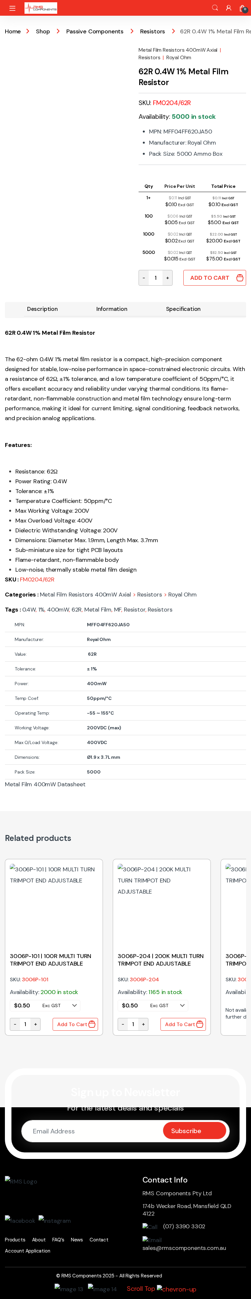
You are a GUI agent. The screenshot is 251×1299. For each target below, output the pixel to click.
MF (118, 610)
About (39, 1240)
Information (111, 308)
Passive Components (95, 31)
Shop (43, 31)
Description (42, 308)
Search (215, 7)
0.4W (29, 610)
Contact (99, 1240)
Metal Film (97, 610)
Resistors (152, 31)
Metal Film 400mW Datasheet (45, 784)
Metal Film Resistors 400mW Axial (178, 49)
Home (13, 31)
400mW (58, 610)
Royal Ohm (178, 57)
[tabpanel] (54, 947)
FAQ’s (58, 1240)
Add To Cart (209, 278)
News (77, 1240)
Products (15, 1240)
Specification (183, 308)
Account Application (27, 1251)
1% (41, 610)
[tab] (42, 309)
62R (77, 610)
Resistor (134, 610)
